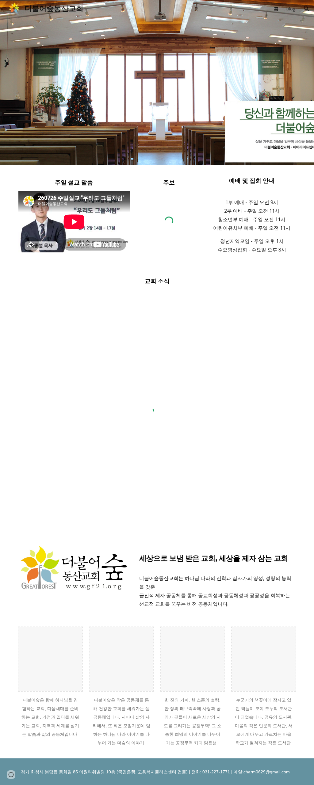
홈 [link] (276, 9)
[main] (74, 182)
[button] (306, 8)
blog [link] (291, 9)
